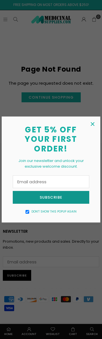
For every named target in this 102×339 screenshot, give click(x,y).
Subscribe (51, 197)
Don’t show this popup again (53, 211)
